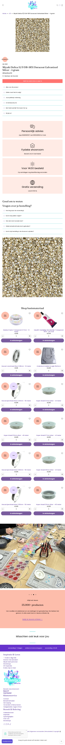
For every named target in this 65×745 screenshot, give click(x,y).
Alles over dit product (12, 87)
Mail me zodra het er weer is (32, 81)
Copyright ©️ (57, 731)
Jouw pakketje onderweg (13, 97)
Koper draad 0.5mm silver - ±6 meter (16, 435)
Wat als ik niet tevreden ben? (14, 221)
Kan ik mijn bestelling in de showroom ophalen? (20, 231)
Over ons (6, 719)
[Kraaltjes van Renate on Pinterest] (8, 725)
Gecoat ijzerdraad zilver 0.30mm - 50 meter (16, 504)
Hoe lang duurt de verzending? (15, 210)
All (10, 13)
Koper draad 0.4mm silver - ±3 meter (48, 401)
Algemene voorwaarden (37, 731)
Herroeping (7, 703)
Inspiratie (6, 715)
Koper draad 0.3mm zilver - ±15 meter (48, 504)
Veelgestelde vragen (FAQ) (12, 707)
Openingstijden (8, 717)
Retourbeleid (48, 731)
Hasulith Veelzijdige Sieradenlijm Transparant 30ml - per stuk (49, 330)
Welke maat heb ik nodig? (13, 92)
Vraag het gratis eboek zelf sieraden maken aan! (32, 740)
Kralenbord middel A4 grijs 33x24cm (49, 366)
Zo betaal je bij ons (11, 103)
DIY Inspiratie (7, 666)
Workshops (7, 664)
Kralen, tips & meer (9, 668)
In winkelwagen (16, 340)
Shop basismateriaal (32, 308)
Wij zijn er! (9, 113)
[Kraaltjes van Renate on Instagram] (6, 725)
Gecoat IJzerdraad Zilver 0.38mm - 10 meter (16, 366)
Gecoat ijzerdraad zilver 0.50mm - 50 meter (16, 470)
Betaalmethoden (9, 701)
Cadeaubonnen (8, 713)
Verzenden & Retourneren (12, 705)
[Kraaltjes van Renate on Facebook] (4, 725)
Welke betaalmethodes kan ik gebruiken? (18, 226)
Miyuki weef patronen (10, 662)
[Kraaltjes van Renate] (32, 5)
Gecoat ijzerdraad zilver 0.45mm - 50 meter (16, 401)
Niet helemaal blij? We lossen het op (16, 108)
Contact (6, 699)
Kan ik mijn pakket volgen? (13, 216)
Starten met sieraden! (10, 660)
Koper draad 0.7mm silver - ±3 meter (48, 435)
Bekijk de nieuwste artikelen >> (32, 619)
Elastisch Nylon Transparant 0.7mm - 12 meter (16, 330)
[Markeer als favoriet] (30, 313)
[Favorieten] (60, 5)
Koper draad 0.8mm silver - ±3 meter (48, 470)
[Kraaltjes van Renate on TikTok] (10, 725)
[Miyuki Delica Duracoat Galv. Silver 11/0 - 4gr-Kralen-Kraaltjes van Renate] (32, 35)
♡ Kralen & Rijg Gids (9, 658)
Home (4, 13)
